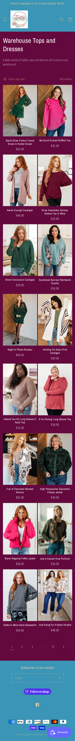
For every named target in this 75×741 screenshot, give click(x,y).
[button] (5, 19)
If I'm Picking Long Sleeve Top (55, 419)
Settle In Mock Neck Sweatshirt (20, 625)
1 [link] (11, 647)
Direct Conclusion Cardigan (20, 280)
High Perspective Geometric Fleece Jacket (55, 490)
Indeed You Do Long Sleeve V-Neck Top (20, 421)
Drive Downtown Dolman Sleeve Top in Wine (55, 212)
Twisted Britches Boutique (33, 734)
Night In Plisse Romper (20, 349)
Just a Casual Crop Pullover (55, 558)
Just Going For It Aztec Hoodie (55, 625)
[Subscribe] (59, 678)
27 (53, 647)
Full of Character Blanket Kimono (20, 490)
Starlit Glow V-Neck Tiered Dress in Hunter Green (20, 142)
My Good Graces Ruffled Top (55, 140)
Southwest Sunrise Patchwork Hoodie (55, 281)
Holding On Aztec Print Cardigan (55, 351)
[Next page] (63, 647)
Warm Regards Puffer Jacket (20, 558)
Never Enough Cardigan (20, 210)
